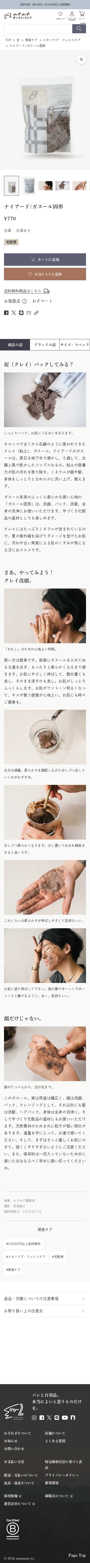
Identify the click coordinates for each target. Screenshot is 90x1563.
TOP (8, 39)
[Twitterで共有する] (14, 313)
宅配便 (59, 1256)
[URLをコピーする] (36, 313)
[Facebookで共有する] (6, 313)
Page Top (77, 1555)
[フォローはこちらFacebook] (42, 1417)
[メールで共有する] (28, 313)
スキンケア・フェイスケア (62, 39)
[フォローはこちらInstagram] (34, 1417)
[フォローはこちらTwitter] (49, 1417)
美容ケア (31, 39)
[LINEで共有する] (21, 313)
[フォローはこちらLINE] (56, 1417)
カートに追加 (48, 259)
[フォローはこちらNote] (73, 1417)
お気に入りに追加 (48, 274)
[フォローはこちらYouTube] (65, 1418)
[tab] (15, 344)
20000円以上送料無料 (24, 1243)
